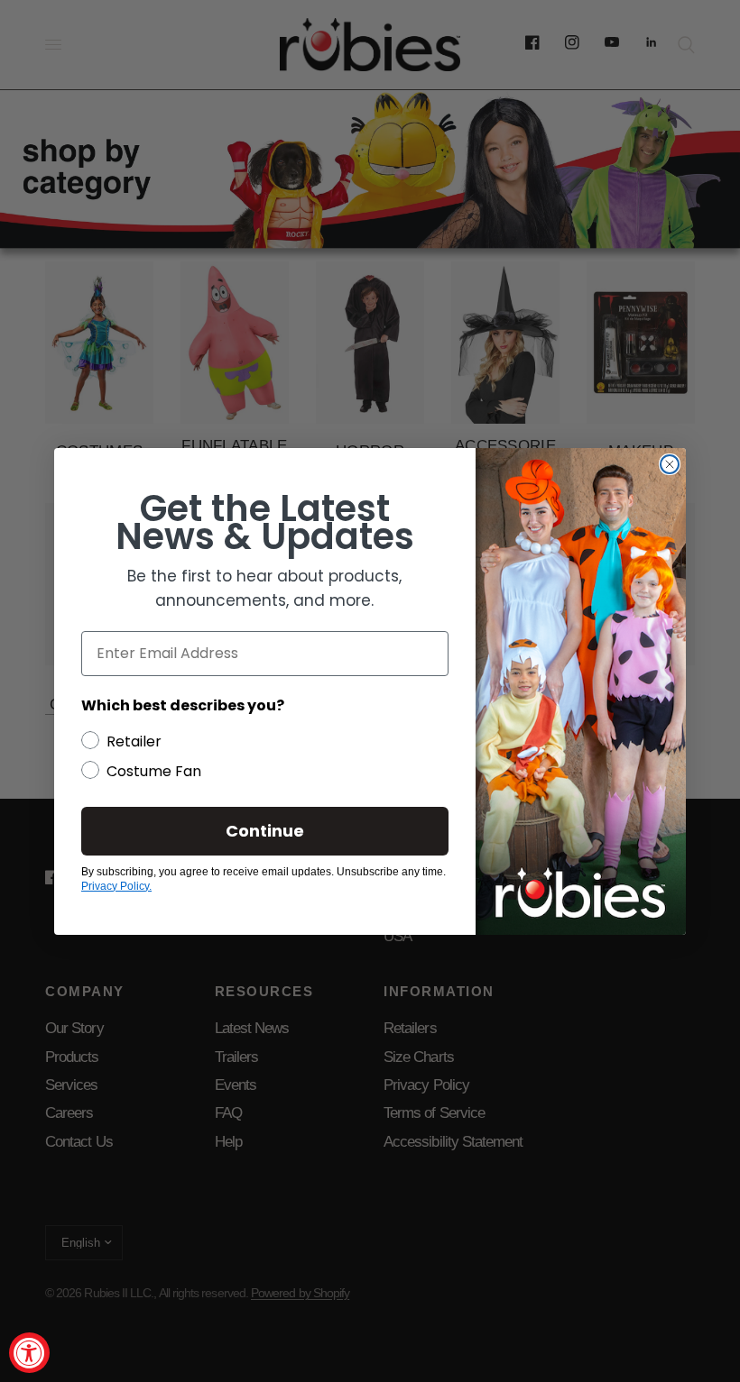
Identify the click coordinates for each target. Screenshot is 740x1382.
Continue (265, 830)
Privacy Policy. (116, 886)
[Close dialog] (670, 464)
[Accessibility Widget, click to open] (29, 1352)
